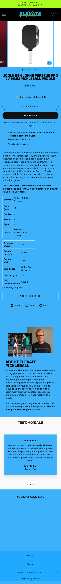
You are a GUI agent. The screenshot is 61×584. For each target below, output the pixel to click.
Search (30, 555)
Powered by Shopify (31, 579)
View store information (18, 144)
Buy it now (31, 115)
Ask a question (30, 296)
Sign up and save (30, 572)
